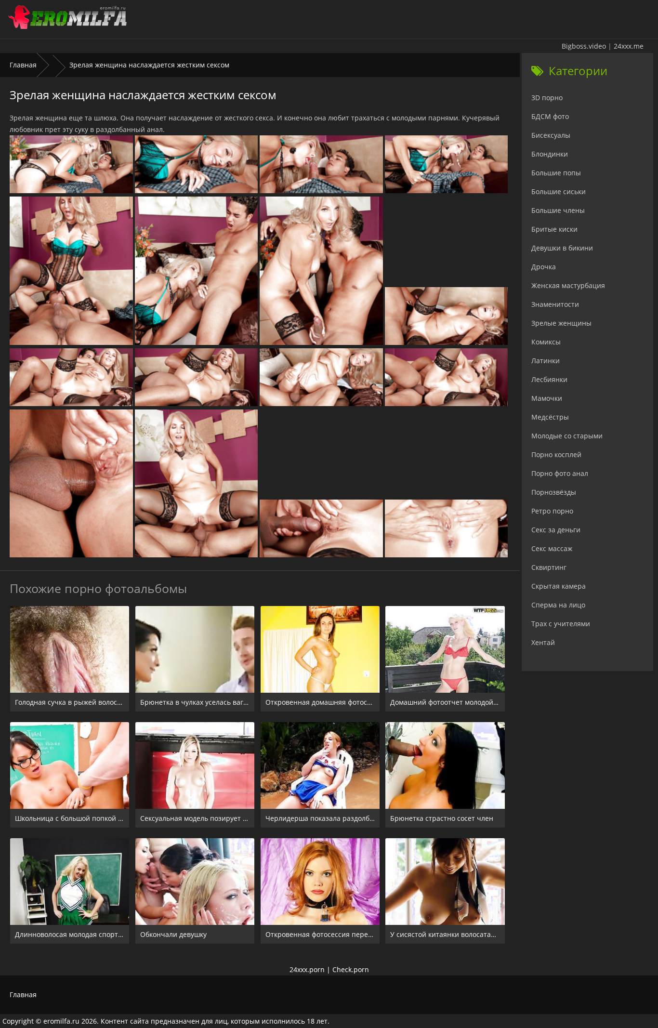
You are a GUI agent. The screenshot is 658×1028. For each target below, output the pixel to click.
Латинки (545, 360)
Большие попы (556, 172)
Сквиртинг (548, 567)
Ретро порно (552, 510)
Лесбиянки (549, 379)
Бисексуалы (550, 135)
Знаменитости (555, 304)
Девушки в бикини (562, 247)
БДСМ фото (550, 116)
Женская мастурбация (568, 285)
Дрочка (543, 266)
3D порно (547, 97)
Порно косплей (556, 454)
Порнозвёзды (553, 492)
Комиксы (546, 341)
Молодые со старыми (567, 435)
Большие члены (558, 210)
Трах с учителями (560, 623)
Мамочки (546, 398)
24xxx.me (629, 46)
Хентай (543, 642)
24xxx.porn (307, 969)
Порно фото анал (559, 473)
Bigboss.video (584, 46)
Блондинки (549, 153)
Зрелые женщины (561, 323)
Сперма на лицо (558, 604)
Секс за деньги (555, 529)
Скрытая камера (558, 586)
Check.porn (350, 969)
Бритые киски (554, 229)
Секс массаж (551, 548)
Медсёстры (550, 417)
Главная (23, 64)
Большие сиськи (558, 191)
